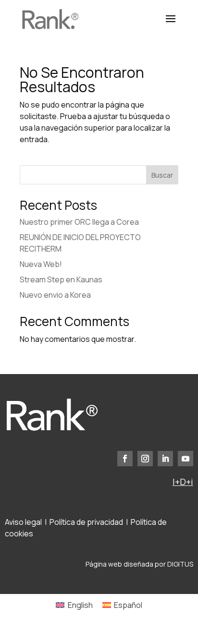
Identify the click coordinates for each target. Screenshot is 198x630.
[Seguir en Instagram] (145, 458)
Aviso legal (23, 522)
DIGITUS (180, 564)
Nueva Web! (41, 264)
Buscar (162, 175)
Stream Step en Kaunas (61, 279)
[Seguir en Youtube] (185, 458)
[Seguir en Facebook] (125, 458)
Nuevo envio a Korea (55, 295)
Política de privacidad (86, 522)
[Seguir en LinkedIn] (165, 458)
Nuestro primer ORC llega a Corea (79, 222)
